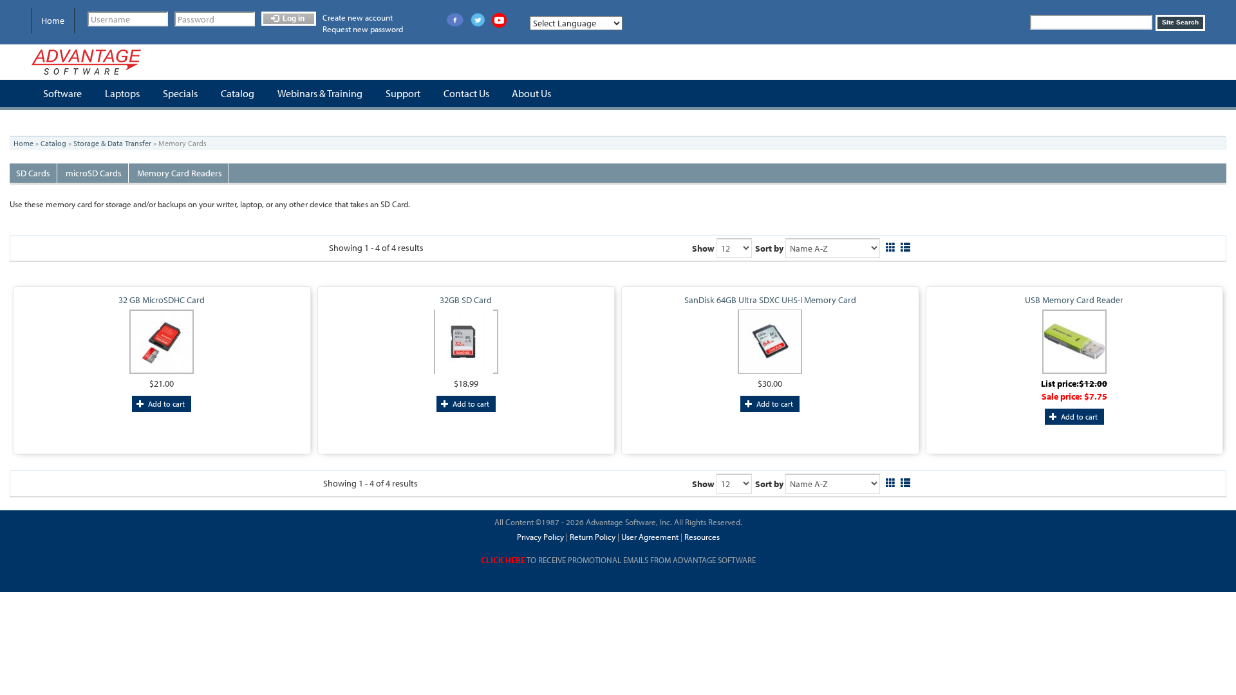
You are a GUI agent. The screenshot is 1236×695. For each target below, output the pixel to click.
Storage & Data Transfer (112, 143)
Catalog (237, 93)
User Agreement (650, 537)
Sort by (769, 248)
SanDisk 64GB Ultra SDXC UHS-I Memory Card (770, 300)
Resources (702, 537)
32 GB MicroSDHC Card (161, 300)
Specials (180, 93)
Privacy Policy (540, 537)
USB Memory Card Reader (1074, 300)
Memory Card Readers (179, 173)
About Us (531, 93)
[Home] (86, 62)
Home (52, 20)
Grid (890, 245)
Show (703, 248)
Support (403, 93)
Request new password (363, 29)
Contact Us (466, 93)
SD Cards (33, 173)
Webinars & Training (319, 93)
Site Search (1180, 22)
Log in (292, 18)
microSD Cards (94, 173)
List (905, 245)
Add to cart (165, 404)
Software (62, 93)
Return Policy (591, 537)
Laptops (122, 93)
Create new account (358, 17)
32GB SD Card (466, 300)
